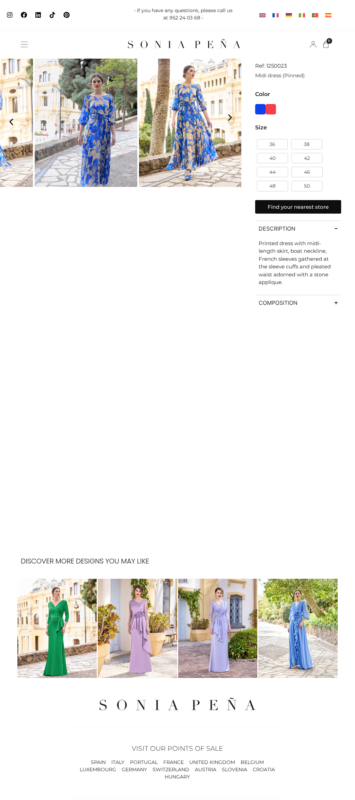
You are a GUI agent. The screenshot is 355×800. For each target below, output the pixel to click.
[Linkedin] (38, 15)
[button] (24, 44)
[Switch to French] (275, 15)
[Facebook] (24, 15)
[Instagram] (9, 15)
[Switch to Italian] (302, 15)
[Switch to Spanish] (328, 15)
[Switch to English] (262, 15)
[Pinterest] (66, 15)
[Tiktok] (52, 15)
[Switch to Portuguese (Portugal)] (315, 15)
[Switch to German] (288, 15)
